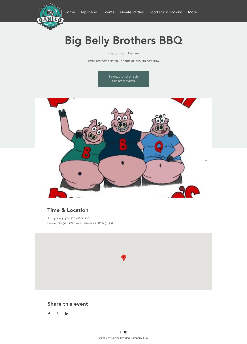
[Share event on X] (58, 313)
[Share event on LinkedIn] (67, 313)
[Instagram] (125, 332)
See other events (123, 81)
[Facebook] (120, 332)
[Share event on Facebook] (49, 313)
